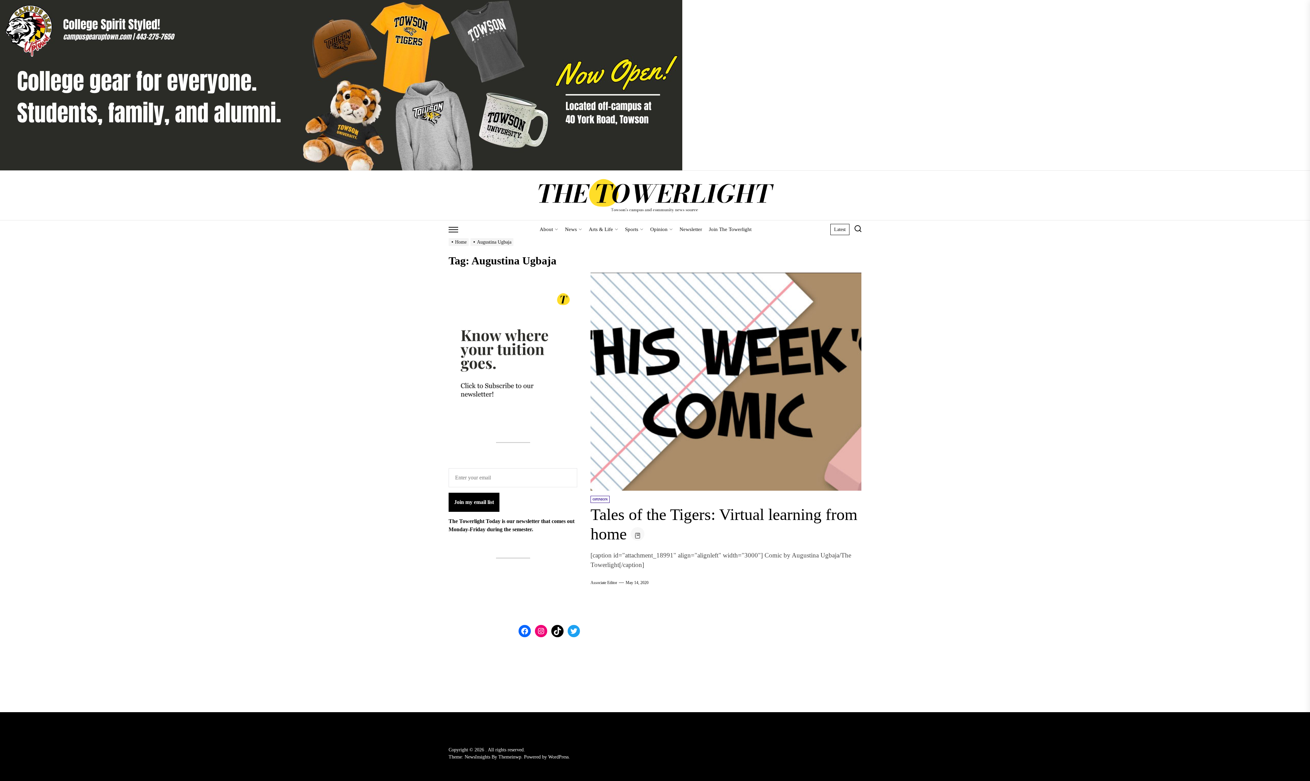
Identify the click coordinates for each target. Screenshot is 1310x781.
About (546, 229)
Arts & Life (601, 229)
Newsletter (691, 229)
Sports (631, 229)
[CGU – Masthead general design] (341, 4)
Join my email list (474, 502)
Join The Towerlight (730, 229)
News (571, 229)
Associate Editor (604, 582)
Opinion (659, 229)
